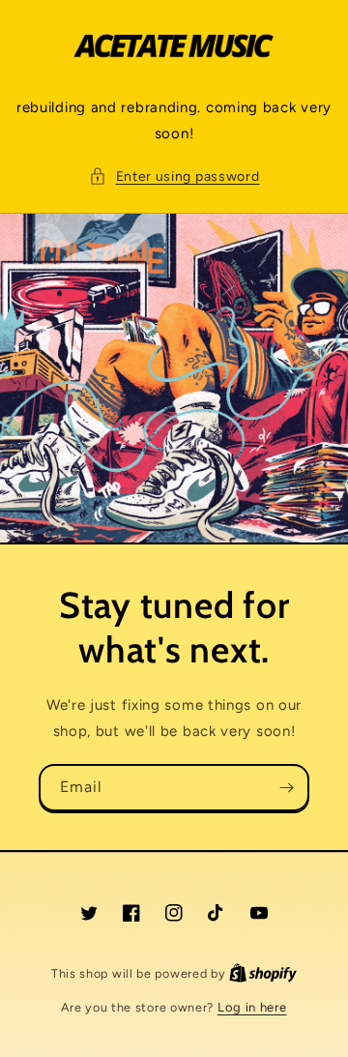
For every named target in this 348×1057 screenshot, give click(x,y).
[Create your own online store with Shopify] (263, 973)
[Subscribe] (286, 787)
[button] (174, 176)
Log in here (252, 1007)
